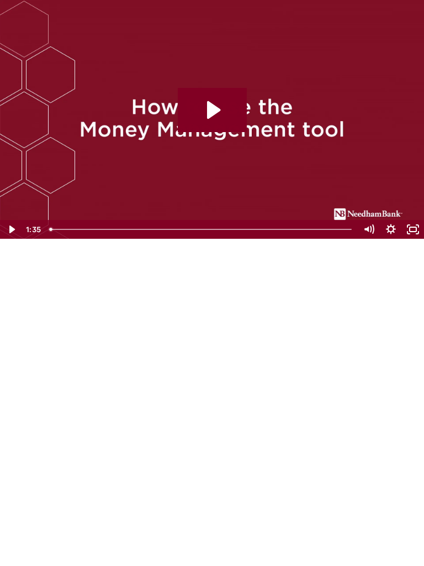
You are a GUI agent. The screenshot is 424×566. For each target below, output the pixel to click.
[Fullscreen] (413, 229)
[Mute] (369, 229)
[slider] (201, 229)
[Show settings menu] (391, 229)
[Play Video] (11, 229)
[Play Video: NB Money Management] (212, 110)
